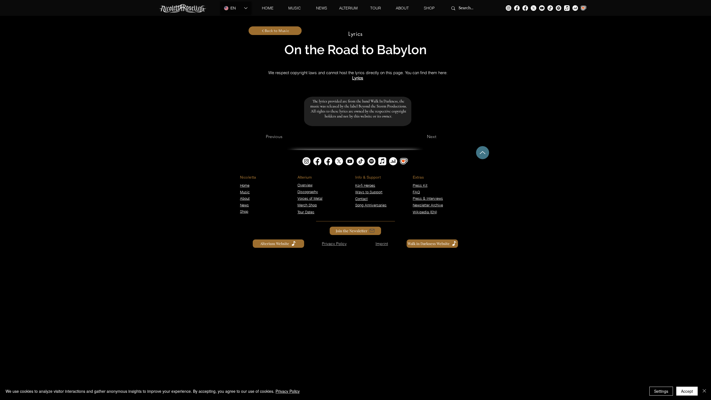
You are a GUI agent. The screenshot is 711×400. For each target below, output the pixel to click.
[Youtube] (542, 8)
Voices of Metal (309, 198)
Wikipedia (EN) (425, 212)
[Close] (704, 391)
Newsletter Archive (428, 205)
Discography (307, 191)
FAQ (416, 192)
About (245, 198)
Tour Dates (305, 212)
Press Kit (420, 185)
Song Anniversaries (371, 205)
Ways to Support (368, 192)
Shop (244, 211)
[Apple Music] (567, 8)
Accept (687, 391)
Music (245, 192)
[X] (533, 8)
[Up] (482, 152)
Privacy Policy (288, 391)
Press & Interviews (428, 198)
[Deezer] (575, 8)
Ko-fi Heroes (365, 185)
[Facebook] (517, 8)
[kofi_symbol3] (404, 161)
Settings (661, 391)
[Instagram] (508, 8)
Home (244, 185)
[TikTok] (550, 8)
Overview (304, 185)
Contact (361, 198)
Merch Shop (307, 205)
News (244, 205)
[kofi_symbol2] (583, 8)
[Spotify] (558, 8)
